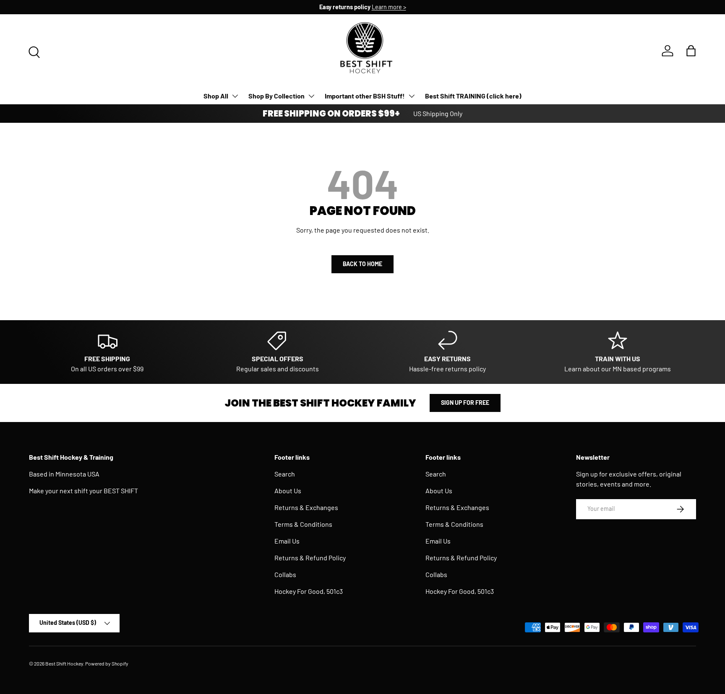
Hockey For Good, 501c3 (308, 591)
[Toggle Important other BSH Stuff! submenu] (412, 96)
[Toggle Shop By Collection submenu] (311, 96)
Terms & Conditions (303, 524)
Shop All (215, 96)
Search (284, 474)
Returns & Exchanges (306, 507)
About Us (287, 491)
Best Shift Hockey (64, 663)
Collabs (285, 574)
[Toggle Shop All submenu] (235, 96)
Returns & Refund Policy (310, 558)
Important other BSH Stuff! (365, 96)
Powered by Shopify (106, 663)
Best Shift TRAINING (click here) (473, 96)
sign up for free (465, 402)
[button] (691, 50)
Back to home (362, 263)
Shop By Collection (276, 96)
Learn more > (389, 6)
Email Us (287, 541)
